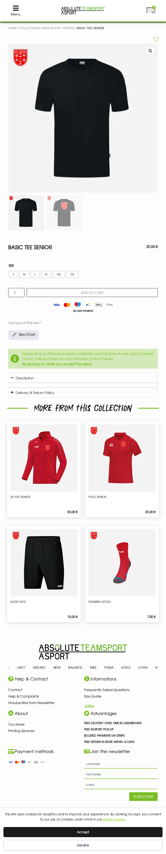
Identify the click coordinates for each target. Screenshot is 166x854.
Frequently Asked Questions (106, 689)
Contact (15, 689)
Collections (28, 28)
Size (11, 265)
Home (12, 28)
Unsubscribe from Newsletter (31, 702)
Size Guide (92, 696)
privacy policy (114, 819)
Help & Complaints (23, 696)
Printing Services (21, 730)
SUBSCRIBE (143, 797)
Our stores (16, 724)
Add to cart (92, 292)
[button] (155, 39)
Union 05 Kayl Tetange (58, 28)
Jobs (89, 706)
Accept (83, 832)
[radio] (13, 274)
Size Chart (27, 334)
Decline (83, 845)
